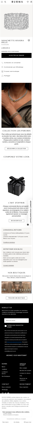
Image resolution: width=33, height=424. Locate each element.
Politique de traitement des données (14, 342)
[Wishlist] (28, 2)
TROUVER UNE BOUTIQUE (16, 298)
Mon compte (23, 368)
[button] (30, 212)
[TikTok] (5, 393)
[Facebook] (8, 393)
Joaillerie (4, 369)
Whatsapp (5, 389)
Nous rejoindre (24, 387)
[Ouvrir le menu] (2, 2)
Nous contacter (6, 387)
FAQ (21, 375)
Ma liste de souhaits (25, 370)
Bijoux (3, 366)
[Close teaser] (28, 225)
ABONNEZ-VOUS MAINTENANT (16, 355)
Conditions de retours (9, 242)
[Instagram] (2, 393)
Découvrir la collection (16, 148)
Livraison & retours (25, 373)
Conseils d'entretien (8, 265)
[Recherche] (5, 2)
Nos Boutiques (6, 376)
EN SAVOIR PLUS (16, 220)
